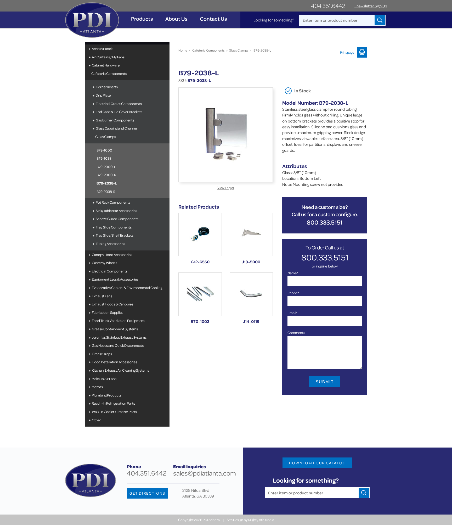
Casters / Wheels (104, 262)
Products (142, 19)
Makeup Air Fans (104, 378)
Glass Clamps (105, 136)
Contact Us (213, 19)
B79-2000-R (106, 174)
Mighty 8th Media (261, 519)
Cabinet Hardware (106, 65)
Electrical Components (109, 271)
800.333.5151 (325, 222)
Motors (97, 386)
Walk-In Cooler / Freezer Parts (114, 411)
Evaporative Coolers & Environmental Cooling (127, 287)
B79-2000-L (106, 166)
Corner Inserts (107, 86)
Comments (296, 332)
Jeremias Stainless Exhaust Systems (119, 337)
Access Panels (102, 48)
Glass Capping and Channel (117, 128)
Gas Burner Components (115, 120)
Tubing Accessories (110, 243)
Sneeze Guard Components (117, 218)
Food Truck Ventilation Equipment (118, 320)
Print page (347, 52)
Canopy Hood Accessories (112, 254)
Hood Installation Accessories (114, 361)
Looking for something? (273, 20)
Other (96, 419)
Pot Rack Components (113, 202)
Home (182, 50)
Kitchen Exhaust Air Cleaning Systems (120, 370)
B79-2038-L (107, 183)
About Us (176, 19)
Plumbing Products (106, 395)
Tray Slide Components (114, 227)
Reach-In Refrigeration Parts (113, 403)
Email (292, 312)
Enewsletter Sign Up (370, 6)
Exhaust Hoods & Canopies (112, 303)
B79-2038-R (106, 191)
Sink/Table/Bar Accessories (116, 210)
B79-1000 (104, 150)
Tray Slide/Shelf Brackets (114, 235)
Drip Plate (103, 95)
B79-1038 (104, 158)
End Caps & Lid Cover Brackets (119, 111)
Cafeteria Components (109, 73)
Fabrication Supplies (107, 312)
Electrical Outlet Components (119, 103)
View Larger (225, 187)
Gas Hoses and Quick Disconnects (118, 345)
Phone (293, 292)
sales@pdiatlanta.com (204, 473)
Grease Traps (102, 353)
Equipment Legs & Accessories (115, 279)
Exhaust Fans (102, 295)
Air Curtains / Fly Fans (108, 56)
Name (292, 272)
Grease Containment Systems (115, 328)
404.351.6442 (328, 6)
